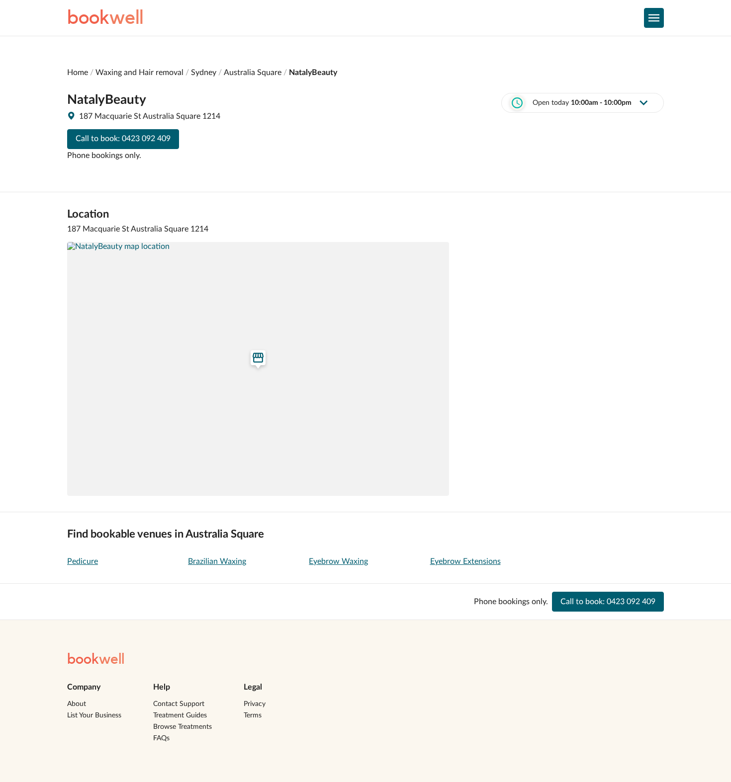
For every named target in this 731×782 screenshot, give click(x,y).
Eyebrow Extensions (465, 561)
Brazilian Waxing (217, 561)
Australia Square (252, 73)
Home (77, 73)
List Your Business (94, 715)
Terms (253, 715)
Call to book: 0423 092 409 (123, 139)
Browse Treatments (182, 726)
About (76, 704)
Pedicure (82, 561)
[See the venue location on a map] (258, 369)
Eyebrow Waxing (338, 561)
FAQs (161, 738)
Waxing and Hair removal (139, 73)
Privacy (255, 704)
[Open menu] (654, 18)
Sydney (203, 73)
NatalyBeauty (313, 73)
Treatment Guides (180, 715)
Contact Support (178, 704)
